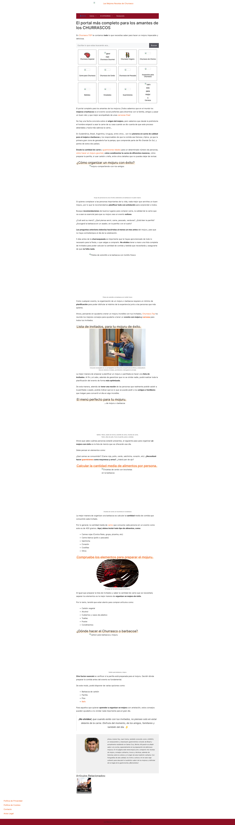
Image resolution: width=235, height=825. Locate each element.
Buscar (154, 45)
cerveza (146, 317)
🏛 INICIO (83, 16)
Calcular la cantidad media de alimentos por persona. (117, 466)
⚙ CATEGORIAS (105, 16)
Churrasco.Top (148, 314)
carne (110, 525)
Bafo (84, 701)
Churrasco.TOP (85, 35)
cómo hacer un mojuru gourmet (89, 153)
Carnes (92, 16)
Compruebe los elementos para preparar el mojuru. (115, 557)
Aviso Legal (9, 813)
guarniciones (87, 459)
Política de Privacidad (13, 801)
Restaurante (120, 16)
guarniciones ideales (112, 150)
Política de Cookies (12, 805)
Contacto (8, 809)
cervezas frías (124, 115)
